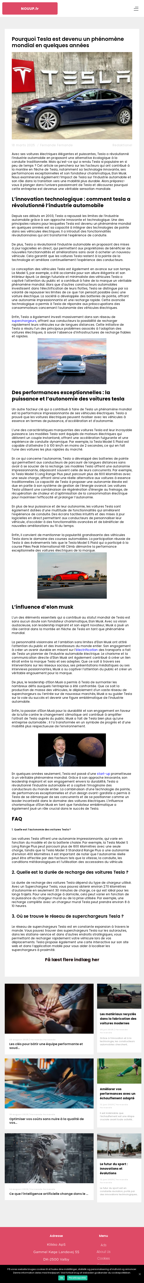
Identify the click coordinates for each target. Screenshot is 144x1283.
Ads (103, 1245)
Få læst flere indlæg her (72, 959)
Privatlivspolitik (77, 1277)
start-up (103, 774)
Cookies (103, 1258)
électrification (87, 650)
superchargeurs (24, 321)
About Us (103, 1251)
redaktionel (122, 145)
